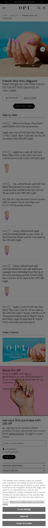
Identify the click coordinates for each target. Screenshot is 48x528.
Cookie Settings (24, 509)
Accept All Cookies (24, 523)
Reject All (24, 516)
